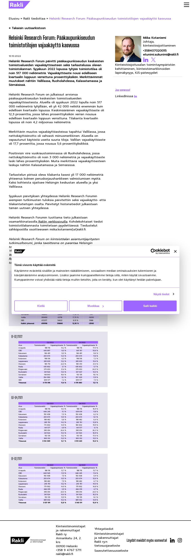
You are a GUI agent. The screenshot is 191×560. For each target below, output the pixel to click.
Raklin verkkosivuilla (52, 221)
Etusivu (14, 18)
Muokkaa (93, 305)
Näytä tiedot (161, 294)
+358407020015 (155, 51)
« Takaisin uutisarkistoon (27, 28)
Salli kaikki (150, 305)
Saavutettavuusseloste (111, 550)
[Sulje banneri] (175, 251)
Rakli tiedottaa (34, 18)
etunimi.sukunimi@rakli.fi (161, 55)
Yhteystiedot (103, 529)
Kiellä (41, 305)
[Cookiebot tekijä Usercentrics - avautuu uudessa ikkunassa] (153, 251)
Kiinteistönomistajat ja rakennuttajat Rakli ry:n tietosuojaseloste (109, 540)
